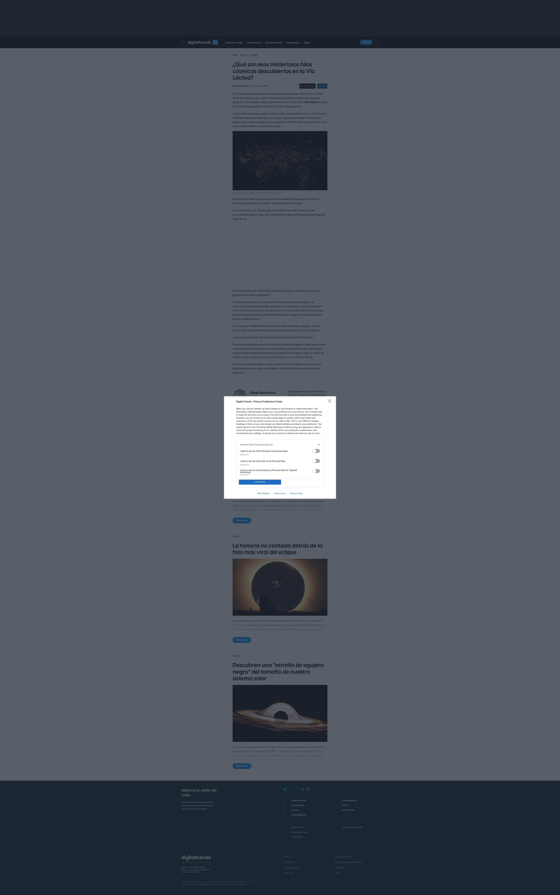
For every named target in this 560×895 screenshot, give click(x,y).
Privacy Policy (296, 493)
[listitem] (280, 444)
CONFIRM (259, 482)
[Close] (330, 402)
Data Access (280, 493)
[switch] (316, 451)
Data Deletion (263, 493)
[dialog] (280, 447)
